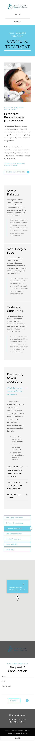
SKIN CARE (10, 550)
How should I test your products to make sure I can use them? (15, 472)
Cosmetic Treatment (14, 528)
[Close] (23, 584)
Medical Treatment (13, 539)
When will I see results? (14, 496)
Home (11, 33)
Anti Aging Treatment (14, 518)
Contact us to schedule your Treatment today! (14, 164)
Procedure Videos (15, 172)
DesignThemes (21, 733)
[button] (17, 598)
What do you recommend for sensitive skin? (15, 391)
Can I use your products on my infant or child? (14, 485)
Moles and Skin (11, 544)
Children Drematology (14, 523)
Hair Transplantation (14, 534)
